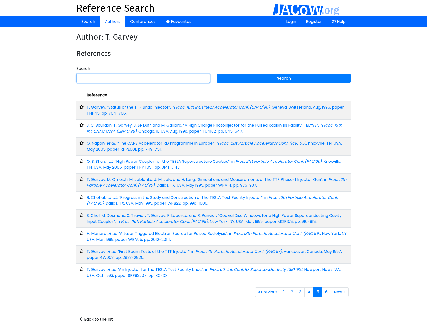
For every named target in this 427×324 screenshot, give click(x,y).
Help (341, 21)
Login (291, 21)
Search (88, 21)
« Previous (267, 292)
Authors (112, 21)
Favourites (180, 21)
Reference (97, 95)
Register (314, 21)
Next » (339, 292)
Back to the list (98, 319)
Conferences (143, 21)
